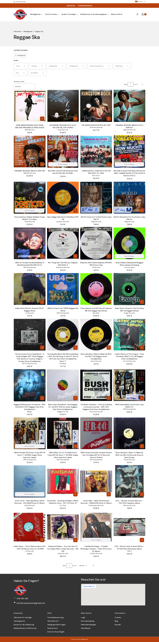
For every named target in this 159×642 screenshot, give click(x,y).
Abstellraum (86, 628)
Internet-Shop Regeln (55, 632)
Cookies (118, 617)
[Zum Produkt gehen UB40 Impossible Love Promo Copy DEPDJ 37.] (129, 385)
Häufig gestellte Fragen (56, 624)
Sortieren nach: (19, 81)
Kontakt (118, 624)
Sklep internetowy (78, 639)
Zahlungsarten (19, 621)
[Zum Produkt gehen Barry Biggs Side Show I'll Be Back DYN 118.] (63, 198)
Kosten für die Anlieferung (24, 624)
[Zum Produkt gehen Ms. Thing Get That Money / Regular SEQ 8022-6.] (63, 243)
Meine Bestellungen (88, 624)
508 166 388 (22, 598)
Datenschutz (52, 628)
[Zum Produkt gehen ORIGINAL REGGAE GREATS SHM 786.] (30, 151)
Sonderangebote (85, 5)
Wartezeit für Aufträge (23, 617)
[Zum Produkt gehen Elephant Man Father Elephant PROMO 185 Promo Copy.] (96, 243)
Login (83, 617)
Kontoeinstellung (87, 621)
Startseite (17, 31)
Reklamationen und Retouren (25, 628)
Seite (125, 84)
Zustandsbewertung (55, 617)
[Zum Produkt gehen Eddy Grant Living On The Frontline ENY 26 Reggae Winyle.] (129, 289)
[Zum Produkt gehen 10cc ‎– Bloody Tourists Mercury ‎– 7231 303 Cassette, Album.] (129, 481)
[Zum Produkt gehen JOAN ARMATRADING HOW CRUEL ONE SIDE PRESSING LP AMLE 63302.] (30, 105)
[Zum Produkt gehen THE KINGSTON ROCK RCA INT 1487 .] (96, 106)
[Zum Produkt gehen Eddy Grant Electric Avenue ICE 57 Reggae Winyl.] (30, 289)
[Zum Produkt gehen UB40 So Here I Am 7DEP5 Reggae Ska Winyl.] (63, 289)
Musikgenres (28, 31)
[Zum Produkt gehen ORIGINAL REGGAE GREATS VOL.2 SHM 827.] (129, 106)
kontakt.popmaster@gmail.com (31, 603)
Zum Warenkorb (42, 119)
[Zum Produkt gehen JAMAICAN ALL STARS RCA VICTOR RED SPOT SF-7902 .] (96, 151)
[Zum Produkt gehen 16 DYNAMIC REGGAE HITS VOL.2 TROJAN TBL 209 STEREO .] (63, 106)
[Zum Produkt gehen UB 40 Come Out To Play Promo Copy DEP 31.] (96, 198)
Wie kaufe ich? (53, 621)
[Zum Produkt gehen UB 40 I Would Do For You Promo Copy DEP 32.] (129, 198)
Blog (116, 621)
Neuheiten (71, 5)
